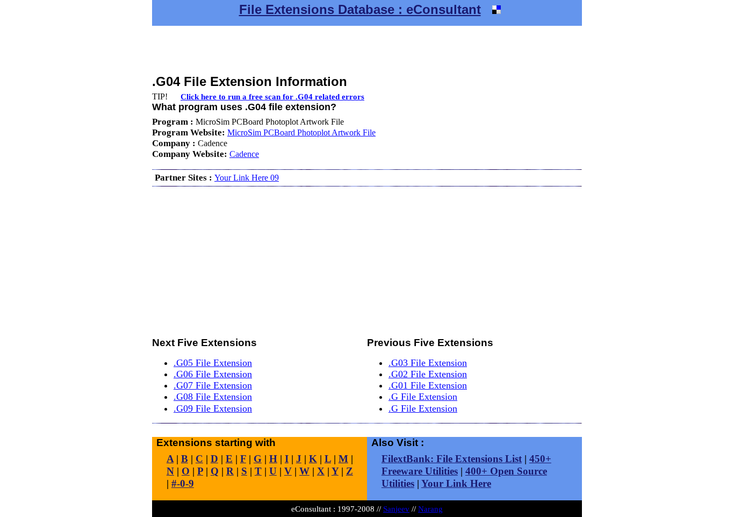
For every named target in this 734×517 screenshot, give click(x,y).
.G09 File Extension (213, 408)
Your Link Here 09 (246, 177)
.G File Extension (422, 396)
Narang (430, 508)
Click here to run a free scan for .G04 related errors (272, 96)
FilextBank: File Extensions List (452, 458)
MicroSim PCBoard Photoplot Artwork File (301, 132)
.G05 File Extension (213, 362)
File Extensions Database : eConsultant (360, 9)
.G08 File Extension (213, 396)
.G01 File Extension (427, 385)
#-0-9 (182, 483)
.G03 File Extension (427, 362)
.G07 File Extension (213, 385)
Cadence (244, 154)
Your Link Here (456, 483)
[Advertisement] (367, 50)
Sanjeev (396, 508)
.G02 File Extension (427, 374)
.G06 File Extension (213, 374)
